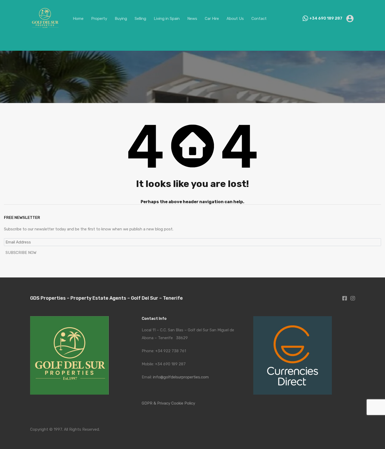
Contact (259, 18)
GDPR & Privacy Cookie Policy (168, 403)
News (192, 18)
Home (78, 18)
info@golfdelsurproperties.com (181, 377)
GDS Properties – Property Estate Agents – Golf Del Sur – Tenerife (106, 298)
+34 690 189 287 (325, 18)
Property (99, 18)
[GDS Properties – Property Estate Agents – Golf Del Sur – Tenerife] (45, 31)
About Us (235, 18)
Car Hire (212, 18)
